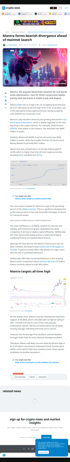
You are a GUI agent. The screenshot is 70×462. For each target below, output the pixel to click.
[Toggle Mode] (60, 8)
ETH (39, 155)
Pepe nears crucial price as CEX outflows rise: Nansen (37, 362)
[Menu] (66, 8)
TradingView (28, 311)
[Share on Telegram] (5, 104)
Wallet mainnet (29, 209)
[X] (24, 449)
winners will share (48, 261)
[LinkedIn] (32, 449)
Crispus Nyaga (12, 45)
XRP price (40, 14)
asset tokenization (20, 377)
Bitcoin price (8, 14)
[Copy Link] (5, 107)
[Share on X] (5, 96)
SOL (21, 155)
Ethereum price (25, 14)
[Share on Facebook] (5, 93)
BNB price (55, 14)
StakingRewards (30, 188)
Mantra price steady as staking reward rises (33, 198)
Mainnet (32, 377)
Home (7, 32)
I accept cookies (43, 452)
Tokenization (43, 377)
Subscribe (46, 437)
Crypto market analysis (18, 32)
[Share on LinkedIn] (5, 100)
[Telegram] (28, 449)
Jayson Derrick (52, 45)
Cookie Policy (42, 448)
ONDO (13, 128)
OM (19, 104)
